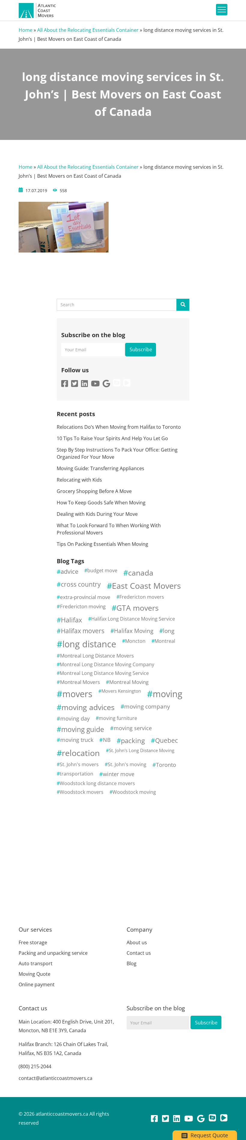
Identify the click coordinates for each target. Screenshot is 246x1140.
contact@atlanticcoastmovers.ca (55, 1078)
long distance (89, 644)
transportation (76, 773)
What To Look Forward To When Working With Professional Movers (109, 529)
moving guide (82, 729)
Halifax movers (82, 631)
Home (25, 30)
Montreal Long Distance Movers (97, 655)
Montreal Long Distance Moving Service (104, 673)
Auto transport (35, 963)
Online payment (37, 984)
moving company (147, 706)
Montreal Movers (80, 682)
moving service (133, 728)
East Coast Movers (146, 585)
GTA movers (137, 608)
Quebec (166, 740)
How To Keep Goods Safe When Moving (101, 502)
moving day (75, 718)
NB (107, 739)
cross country (81, 584)
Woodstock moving (134, 792)
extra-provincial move (85, 597)
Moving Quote (34, 974)
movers (77, 694)
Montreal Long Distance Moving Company (107, 664)
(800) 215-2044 (35, 1066)
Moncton (135, 641)
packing (133, 740)
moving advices (88, 707)
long (168, 631)
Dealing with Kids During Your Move (97, 514)
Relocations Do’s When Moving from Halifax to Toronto (119, 427)
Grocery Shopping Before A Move (94, 491)
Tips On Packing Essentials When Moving (102, 544)
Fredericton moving (83, 606)
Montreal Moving (128, 682)
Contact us (139, 953)
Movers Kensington (121, 691)
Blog (131, 963)
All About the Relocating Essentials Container (88, 30)
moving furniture (118, 718)
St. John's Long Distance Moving (141, 750)
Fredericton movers (141, 597)
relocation (81, 752)
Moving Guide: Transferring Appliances (100, 468)
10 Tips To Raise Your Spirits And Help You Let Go (112, 438)
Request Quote (208, 1135)
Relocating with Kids (79, 479)
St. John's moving (127, 764)
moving (167, 694)
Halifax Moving (133, 631)
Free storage (33, 942)
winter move (118, 774)
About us (137, 942)
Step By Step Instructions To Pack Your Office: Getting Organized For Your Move (117, 453)
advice (69, 571)
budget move (102, 570)
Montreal (164, 641)
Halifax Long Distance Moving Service (133, 618)
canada (140, 572)
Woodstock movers (82, 792)
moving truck (76, 739)
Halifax (71, 619)
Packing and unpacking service (53, 953)
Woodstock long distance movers (97, 783)
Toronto (166, 764)
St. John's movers (79, 764)
